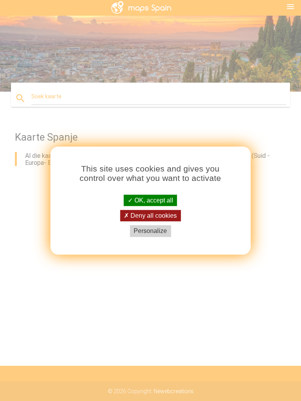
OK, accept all (153, 200)
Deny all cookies (153, 215)
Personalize (150, 231)
